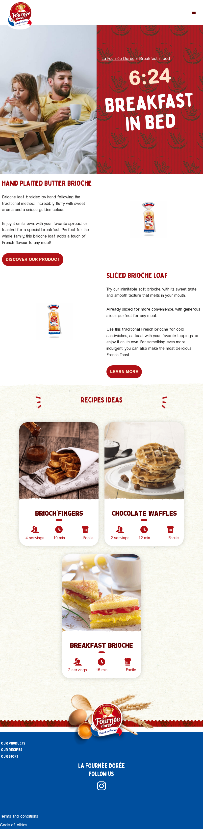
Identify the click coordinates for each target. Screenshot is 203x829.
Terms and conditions (19, 816)
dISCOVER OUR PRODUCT (33, 259)
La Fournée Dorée (118, 58)
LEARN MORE (124, 371)
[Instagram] (101, 786)
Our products (13, 743)
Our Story (9, 756)
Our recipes (11, 749)
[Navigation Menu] (193, 12)
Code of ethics (13, 825)
